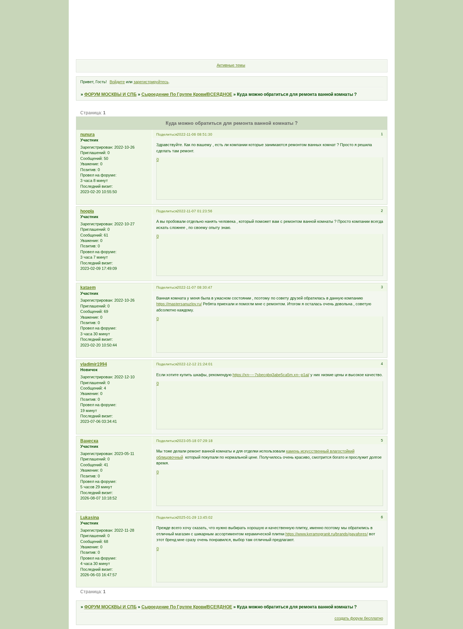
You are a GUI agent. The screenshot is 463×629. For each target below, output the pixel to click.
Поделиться (166, 134)
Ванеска (89, 440)
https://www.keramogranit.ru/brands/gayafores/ (326, 534)
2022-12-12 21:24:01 (195, 364)
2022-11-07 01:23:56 (194, 211)
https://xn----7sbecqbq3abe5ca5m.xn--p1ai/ (271, 375)
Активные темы (231, 65)
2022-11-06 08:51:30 (194, 134)
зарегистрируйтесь (151, 82)
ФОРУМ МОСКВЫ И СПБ (110, 94)
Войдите (117, 82)
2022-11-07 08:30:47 (194, 287)
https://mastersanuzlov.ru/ (179, 304)
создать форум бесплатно (359, 618)
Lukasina (89, 517)
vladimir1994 (93, 364)
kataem (88, 287)
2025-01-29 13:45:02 (195, 517)
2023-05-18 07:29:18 (195, 441)
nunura (87, 134)
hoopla (87, 211)
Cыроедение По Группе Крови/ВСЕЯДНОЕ (186, 94)
